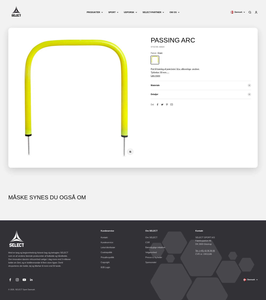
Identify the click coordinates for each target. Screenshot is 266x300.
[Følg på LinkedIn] (31, 280)
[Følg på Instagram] (17, 280)
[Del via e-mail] (171, 104)
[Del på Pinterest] (167, 104)
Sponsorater (150, 262)
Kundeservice (107, 242)
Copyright (105, 262)
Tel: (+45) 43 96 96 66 (205, 251)
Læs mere (155, 76)
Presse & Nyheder (153, 257)
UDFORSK (129, 12)
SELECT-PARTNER (152, 12)
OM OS (173, 12)
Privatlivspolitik (107, 257)
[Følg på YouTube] (24, 280)
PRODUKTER (93, 12)
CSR (147, 242)
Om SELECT (151, 237)
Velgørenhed (151, 252)
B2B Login (105, 267)
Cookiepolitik (106, 252)
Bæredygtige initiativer (155, 247)
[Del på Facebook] (157, 104)
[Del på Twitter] (162, 104)
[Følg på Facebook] (10, 280)
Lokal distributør (108, 247)
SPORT (112, 12)
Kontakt (104, 237)
